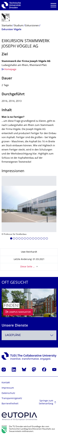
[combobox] (29, 335)
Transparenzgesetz (12, 398)
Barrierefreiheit (10, 404)
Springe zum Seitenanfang (46, 402)
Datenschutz (8, 393)
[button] (11, 239)
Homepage (10, 69)
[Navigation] (53, 5)
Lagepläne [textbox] (13, 335)
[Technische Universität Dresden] (11, 5)
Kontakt (6, 383)
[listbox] (29, 209)
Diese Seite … (27, 267)
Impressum (8, 388)
